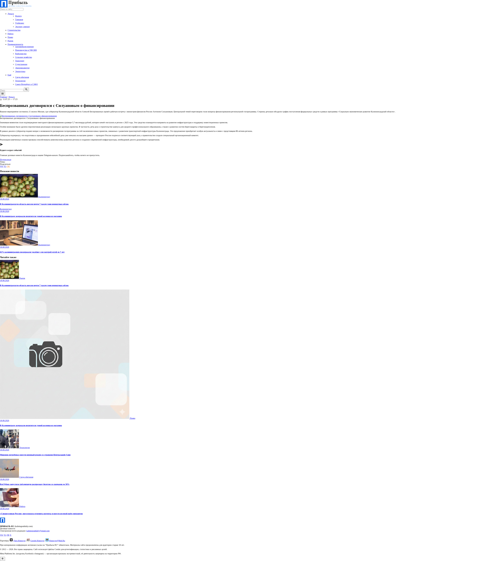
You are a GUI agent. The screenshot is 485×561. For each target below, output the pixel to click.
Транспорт (19, 61)
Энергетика (20, 71)
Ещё (9, 75)
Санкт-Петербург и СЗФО (26, 84)
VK (1, 166)
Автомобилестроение (24, 47)
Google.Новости (37, 541)
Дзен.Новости (19, 541)
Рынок (10, 41)
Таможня (19, 19)
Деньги (11, 14)
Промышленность (15, 44)
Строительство (14, 30)
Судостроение (21, 64)
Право (10, 37)
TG (5, 166)
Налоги (18, 16)
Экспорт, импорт (22, 27)
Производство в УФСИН (26, 50)
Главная (3, 97)
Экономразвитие (22, 68)
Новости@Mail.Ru (57, 541)
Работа (10, 34)
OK (8, 166)
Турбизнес (19, 23)
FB (8, 535)
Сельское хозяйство (23, 57)
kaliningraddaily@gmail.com (38, 531)
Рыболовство (21, 54)
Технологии (20, 81)
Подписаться (5, 159)
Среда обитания (22, 77)
